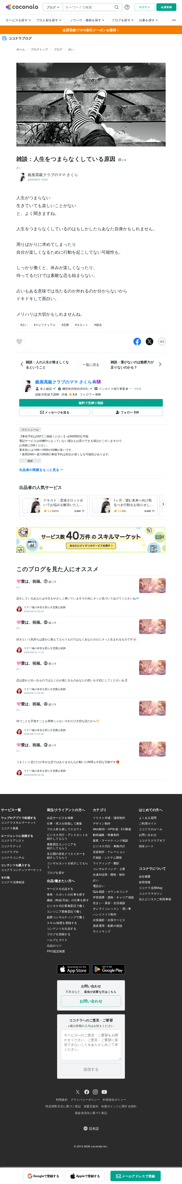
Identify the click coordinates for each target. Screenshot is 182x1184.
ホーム (20, 49)
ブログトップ (39, 49)
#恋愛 (65, 325)
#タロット (81, 325)
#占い (24, 325)
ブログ (58, 49)
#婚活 (98, 325)
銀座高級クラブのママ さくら (63, 382)
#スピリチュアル (44, 325)
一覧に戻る (91, 364)
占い (71, 49)
